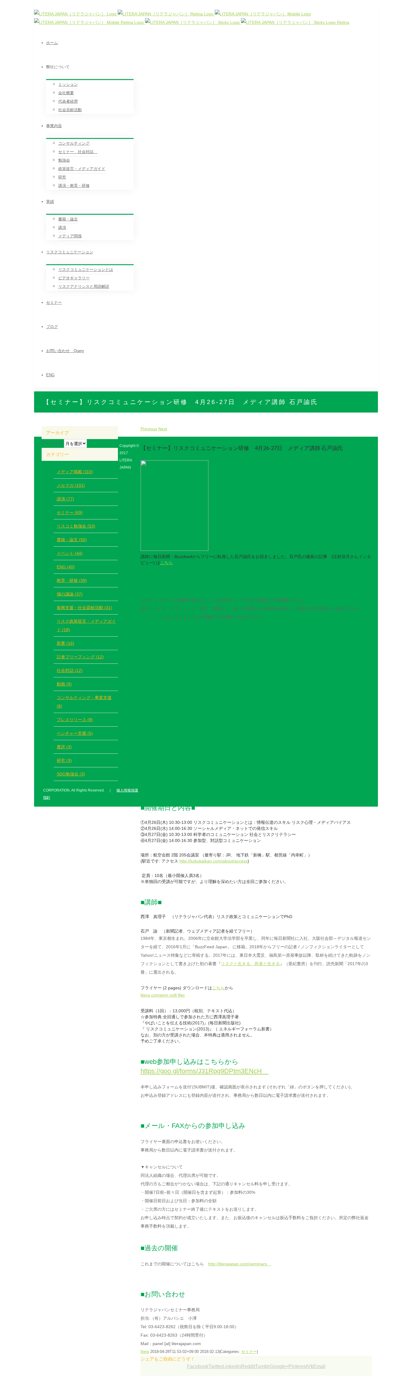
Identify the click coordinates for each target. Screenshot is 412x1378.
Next (162, 428)
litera (145, 1351)
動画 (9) (64, 684)
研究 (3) (64, 760)
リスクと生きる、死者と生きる (250, 963)
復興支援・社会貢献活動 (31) (84, 607)
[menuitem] (212, 43)
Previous (149, 428)
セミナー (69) (70, 512)
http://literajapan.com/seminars (239, 1263)
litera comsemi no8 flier (163, 995)
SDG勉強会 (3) (71, 774)
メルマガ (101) (71, 485)
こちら (166, 562)
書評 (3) (64, 746)
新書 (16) (65, 643)
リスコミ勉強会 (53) (76, 526)
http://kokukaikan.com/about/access (213, 861)
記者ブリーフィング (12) (80, 656)
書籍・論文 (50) (72, 539)
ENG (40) (66, 566)
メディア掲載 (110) (75, 471)
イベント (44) (70, 553)
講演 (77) (65, 498)
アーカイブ (52, 443)
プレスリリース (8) (75, 719)
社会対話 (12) (70, 670)
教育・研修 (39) (72, 580)
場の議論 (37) (70, 594)
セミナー (249, 1351)
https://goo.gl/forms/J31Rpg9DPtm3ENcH (204, 1071)
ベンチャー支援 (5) (75, 733)
